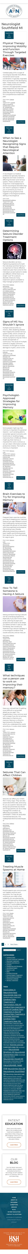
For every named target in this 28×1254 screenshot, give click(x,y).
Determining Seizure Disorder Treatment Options (13, 235)
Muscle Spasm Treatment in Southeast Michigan (9, 928)
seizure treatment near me (8, 304)
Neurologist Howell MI (9, 209)
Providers (14, 1202)
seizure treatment (10, 842)
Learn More (14, 1145)
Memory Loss (10, 970)
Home (14, 1197)
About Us (14, 1200)
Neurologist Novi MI (8, 211)
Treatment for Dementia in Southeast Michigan (9, 472)
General (8, 964)
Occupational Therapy (11, 1076)
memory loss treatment (6, 457)
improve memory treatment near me (15, 1025)
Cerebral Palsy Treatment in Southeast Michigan (9, 115)
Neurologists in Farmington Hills (8, 565)
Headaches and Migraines (14, 966)
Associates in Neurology (6, 641)
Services (14, 1207)
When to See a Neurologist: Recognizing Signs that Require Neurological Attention (14, 145)
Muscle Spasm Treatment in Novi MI (8, 924)
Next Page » (14, 945)
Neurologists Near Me (9, 571)
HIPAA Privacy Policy (14, 1219)
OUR (14, 1161)
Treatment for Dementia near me (8, 476)
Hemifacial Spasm (11, 968)
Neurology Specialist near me (8, 467)
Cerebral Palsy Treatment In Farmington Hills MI (8, 110)
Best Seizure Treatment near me (9, 289)
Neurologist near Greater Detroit (7, 558)
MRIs (7, 971)
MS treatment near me (8, 357)
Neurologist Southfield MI (8, 120)
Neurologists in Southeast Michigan (8, 568)
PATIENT (14, 1122)
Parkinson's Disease (12, 978)
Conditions (14, 1204)
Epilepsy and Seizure (8, 285)
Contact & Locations (14, 1214)
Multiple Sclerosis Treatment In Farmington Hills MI (14, 1037)
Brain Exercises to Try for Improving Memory (14, 496)
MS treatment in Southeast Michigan (9, 355)
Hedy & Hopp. (17, 1245)
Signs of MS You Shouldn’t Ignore (13, 323)
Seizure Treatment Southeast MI (9, 849)
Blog (14, 1209)
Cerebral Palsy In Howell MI (9, 103)
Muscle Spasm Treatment (8, 914)
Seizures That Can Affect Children (14, 774)
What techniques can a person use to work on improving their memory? (14, 681)
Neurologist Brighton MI (8, 366)
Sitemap (14, 1222)
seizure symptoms (10, 300)
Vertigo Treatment (12, 980)
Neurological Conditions (9, 200)
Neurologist (6, 545)
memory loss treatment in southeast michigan (8, 460)
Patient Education (14, 1212)
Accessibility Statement (14, 1217)
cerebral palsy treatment (7, 108)
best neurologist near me (8, 202)
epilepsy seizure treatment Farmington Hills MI (9, 292)
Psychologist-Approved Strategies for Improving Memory (11, 401)
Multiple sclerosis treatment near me (8, 364)
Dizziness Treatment (12, 961)
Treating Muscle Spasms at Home (14, 868)
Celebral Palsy (10, 957)
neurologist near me (8, 297)
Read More (20, 122)
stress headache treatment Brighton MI (12, 1092)
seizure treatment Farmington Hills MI (8, 844)
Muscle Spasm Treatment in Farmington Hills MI (8, 921)
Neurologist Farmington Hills (7, 207)
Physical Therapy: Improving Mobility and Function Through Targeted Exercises (15, 49)
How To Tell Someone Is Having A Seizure (13, 590)
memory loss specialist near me (9, 454)
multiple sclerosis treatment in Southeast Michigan (9, 361)
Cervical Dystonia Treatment (15, 959)
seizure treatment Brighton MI (8, 302)
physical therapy (11, 1081)
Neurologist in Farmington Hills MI (9, 294)
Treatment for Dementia (6, 470)
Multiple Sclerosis (11, 973)
